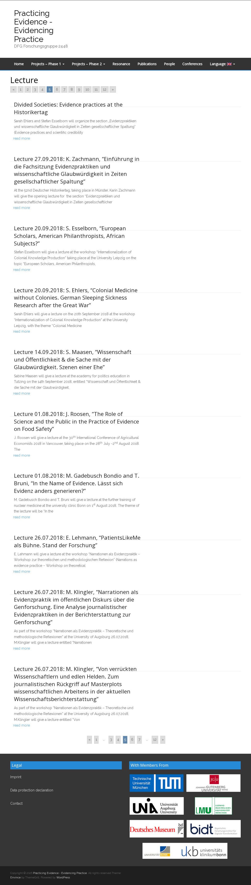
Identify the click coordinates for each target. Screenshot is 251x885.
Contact (16, 803)
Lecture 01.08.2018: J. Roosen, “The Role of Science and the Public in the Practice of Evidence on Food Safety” (76, 421)
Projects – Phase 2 (87, 63)
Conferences (192, 63)
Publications (147, 63)
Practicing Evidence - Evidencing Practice (34, 26)
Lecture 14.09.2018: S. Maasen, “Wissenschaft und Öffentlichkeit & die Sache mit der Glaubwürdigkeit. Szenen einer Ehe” (72, 359)
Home (19, 63)
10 (87, 89)
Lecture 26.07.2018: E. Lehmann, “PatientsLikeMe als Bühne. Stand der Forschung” (77, 541)
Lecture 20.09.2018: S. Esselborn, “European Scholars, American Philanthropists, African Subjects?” (70, 235)
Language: (218, 63)
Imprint (15, 777)
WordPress (63, 877)
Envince (15, 877)
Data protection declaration (31, 790)
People (169, 63)
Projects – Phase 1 (46, 63)
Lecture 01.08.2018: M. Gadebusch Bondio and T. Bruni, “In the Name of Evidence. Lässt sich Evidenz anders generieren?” (76, 483)
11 (96, 89)
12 (104, 89)
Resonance (121, 63)
